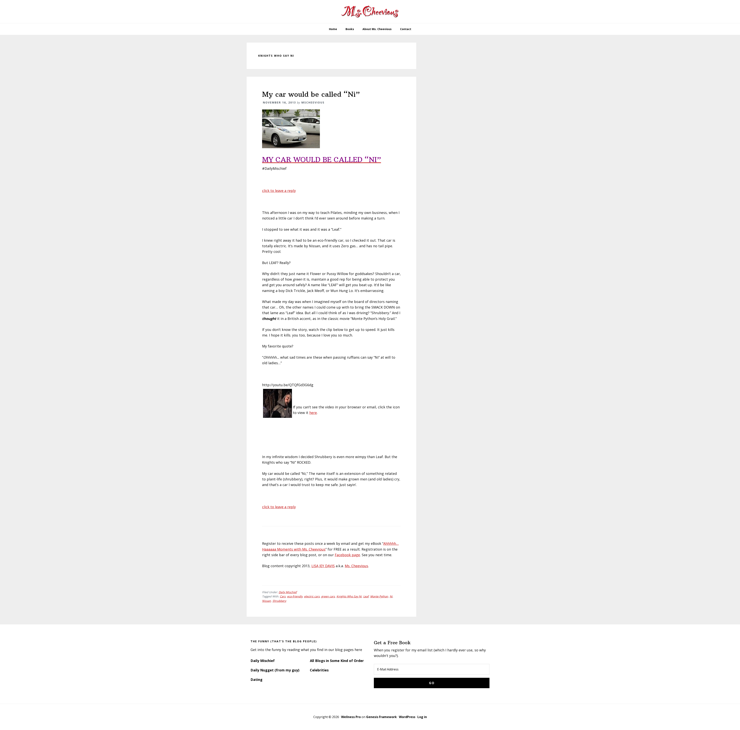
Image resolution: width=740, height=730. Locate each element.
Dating (256, 679)
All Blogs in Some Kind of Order (337, 660)
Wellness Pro (351, 717)
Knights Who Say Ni (349, 596)
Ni (391, 596)
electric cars (312, 596)
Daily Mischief (288, 592)
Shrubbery (279, 601)
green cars (328, 596)
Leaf (366, 596)
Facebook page (347, 555)
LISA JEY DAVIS (323, 565)
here (313, 412)
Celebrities (319, 670)
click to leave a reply (279, 190)
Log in (422, 717)
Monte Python (379, 596)
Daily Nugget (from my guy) (275, 670)
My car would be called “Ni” (311, 94)
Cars (283, 596)
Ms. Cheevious (356, 565)
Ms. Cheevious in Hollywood (370, 11)
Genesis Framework (381, 717)
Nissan (266, 601)
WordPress (407, 717)
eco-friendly (295, 596)
